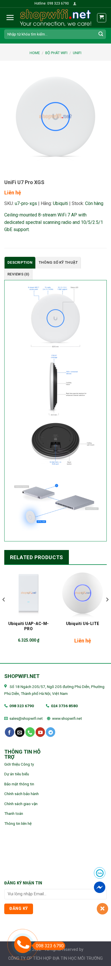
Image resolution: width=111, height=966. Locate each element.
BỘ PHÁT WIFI (56, 53)
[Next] (107, 611)
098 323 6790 (21, 705)
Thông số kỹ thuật (58, 262)
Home (35, 53)
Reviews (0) (18, 274)
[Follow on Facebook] (9, 732)
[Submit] (101, 34)
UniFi (77, 53)
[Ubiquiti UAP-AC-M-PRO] (28, 593)
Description (19, 262)
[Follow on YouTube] (40, 732)
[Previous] (4, 611)
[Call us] (30, 732)
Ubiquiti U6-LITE (82, 623)
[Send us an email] (19, 732)
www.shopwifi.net (67, 718)
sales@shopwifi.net (26, 718)
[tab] (20, 263)
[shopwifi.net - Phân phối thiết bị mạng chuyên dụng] (55, 17)
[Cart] (101, 17)
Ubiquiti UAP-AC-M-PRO (28, 626)
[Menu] (10, 17)
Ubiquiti (60, 203)
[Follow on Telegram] (50, 732)
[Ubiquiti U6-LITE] (82, 593)
